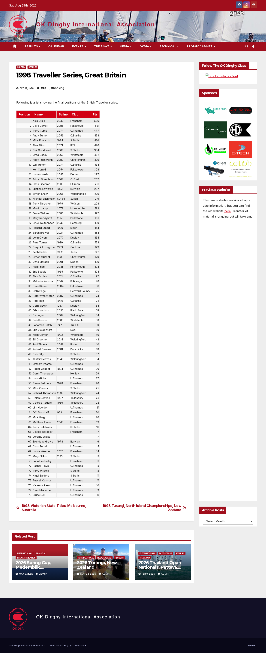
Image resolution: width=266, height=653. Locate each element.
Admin (43, 573)
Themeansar (79, 645)
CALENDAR (56, 46)
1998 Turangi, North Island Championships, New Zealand (142, 508)
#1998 (45, 88)
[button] (246, 46)
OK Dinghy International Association (95, 24)
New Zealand (104, 558)
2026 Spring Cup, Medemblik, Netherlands (33, 567)
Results (32, 46)
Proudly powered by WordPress (27, 645)
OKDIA (145, 46)
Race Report (165, 553)
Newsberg (62, 645)
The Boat (102, 46)
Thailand (145, 558)
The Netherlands (26, 558)
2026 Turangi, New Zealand (97, 565)
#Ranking (57, 88)
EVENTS (78, 46)
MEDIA (125, 46)
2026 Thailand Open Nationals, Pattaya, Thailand (159, 567)
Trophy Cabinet (200, 46)
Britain (21, 67)
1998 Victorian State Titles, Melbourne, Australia (54, 508)
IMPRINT (252, 645)
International (25, 553)
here (227, 211)
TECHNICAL (168, 46)
